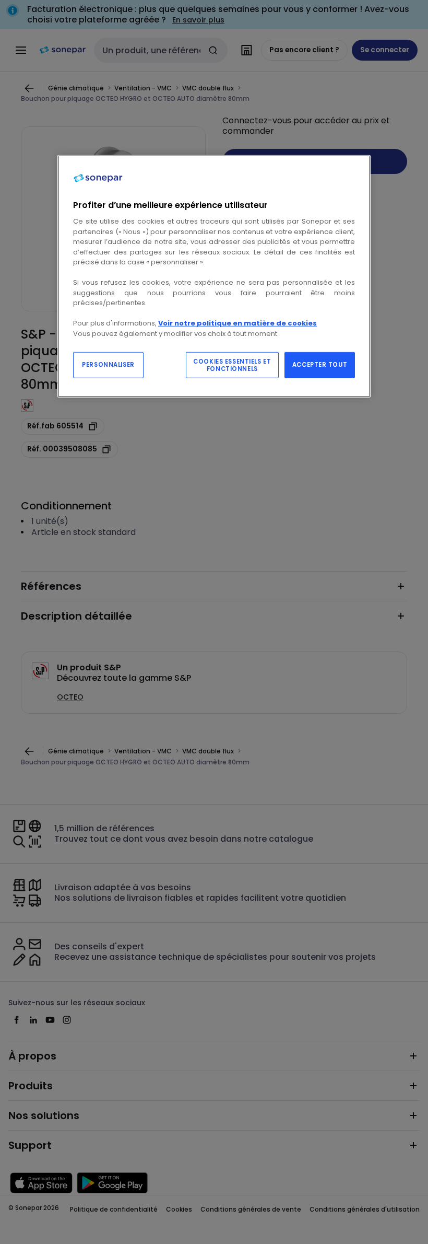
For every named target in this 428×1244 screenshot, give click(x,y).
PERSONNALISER (108, 364)
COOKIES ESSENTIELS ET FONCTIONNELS (232, 365)
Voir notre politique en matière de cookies (237, 323)
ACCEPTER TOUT (319, 364)
